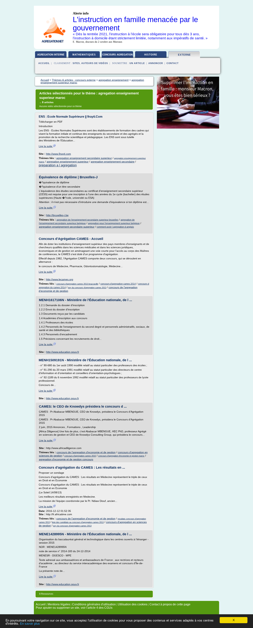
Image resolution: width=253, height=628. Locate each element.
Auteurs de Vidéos (94, 63)
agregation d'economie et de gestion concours (66, 459)
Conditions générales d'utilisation (94, 604)
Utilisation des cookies (132, 604)
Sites (76, 63)
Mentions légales (59, 604)
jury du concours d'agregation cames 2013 (87, 287)
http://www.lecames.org (59, 279)
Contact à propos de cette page (169, 604)
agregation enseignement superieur (68, 161)
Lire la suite (46, 146)
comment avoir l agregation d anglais (115, 227)
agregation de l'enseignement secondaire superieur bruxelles (87, 220)
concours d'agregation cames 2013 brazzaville (77, 284)
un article (137, 63)
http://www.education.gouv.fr (62, 351)
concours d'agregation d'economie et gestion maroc (121, 456)
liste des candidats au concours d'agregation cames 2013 (78, 522)
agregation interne (50, 54)
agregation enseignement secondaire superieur (84, 158)
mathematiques (84, 54)
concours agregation (117, 54)
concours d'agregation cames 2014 (118, 284)
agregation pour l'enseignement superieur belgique (114, 223)
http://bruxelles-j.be (57, 215)
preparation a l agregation (58, 165)
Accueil (44, 63)
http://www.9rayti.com (58, 153)
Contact (173, 63)
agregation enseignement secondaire (112, 161)
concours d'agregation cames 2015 (80, 456)
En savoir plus (30, 623)
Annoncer (155, 63)
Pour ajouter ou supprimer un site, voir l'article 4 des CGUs (74, 607)
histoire (150, 54)
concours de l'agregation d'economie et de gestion (86, 452)
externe (184, 54)
